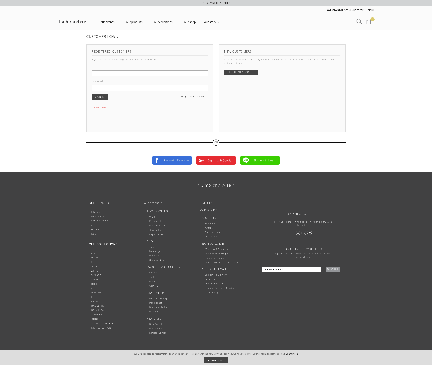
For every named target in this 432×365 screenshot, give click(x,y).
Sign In (371, 10)
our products (153, 203)
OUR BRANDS (99, 203)
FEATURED (154, 319)
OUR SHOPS (209, 203)
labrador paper (99, 221)
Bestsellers (155, 329)
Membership (212, 293)
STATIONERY (156, 293)
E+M (94, 234)
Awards (209, 228)
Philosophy (211, 224)
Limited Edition (158, 333)
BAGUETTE (97, 306)
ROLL (94, 284)
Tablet (152, 277)
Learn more (292, 353)
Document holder (159, 307)
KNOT (94, 289)
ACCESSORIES (157, 211)
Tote (151, 247)
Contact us (211, 237)
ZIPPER (95, 271)
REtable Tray (98, 310)
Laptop (153, 273)
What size (210, 249)
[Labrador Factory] (72, 22)
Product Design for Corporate (221, 263)
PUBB (94, 258)
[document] (216, 357)
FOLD (94, 297)
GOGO (95, 230)
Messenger (155, 251)
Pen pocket (155, 303)
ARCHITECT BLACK (102, 324)
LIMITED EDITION (101, 328)
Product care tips (214, 284)
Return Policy (212, 280)
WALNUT (96, 293)
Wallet (152, 217)
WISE (94, 267)
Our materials (212, 232)
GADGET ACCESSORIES (164, 267)
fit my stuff (224, 249)
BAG (150, 242)
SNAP (94, 280)
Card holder (156, 230)
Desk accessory (158, 299)
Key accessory (157, 235)
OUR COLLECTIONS (103, 244)
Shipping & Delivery (216, 275)
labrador (96, 212)
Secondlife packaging (217, 254)
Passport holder (158, 221)
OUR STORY (208, 210)
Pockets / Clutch (158, 226)
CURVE (95, 254)
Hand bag (154, 256)
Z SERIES (96, 315)
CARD (94, 302)
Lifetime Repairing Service (220, 288)
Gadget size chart (215, 258)
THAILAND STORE (355, 10)
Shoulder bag (157, 260)
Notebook (154, 312)
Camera (153, 286)
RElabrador (97, 217)
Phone (152, 282)
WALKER (96, 275)
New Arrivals (156, 324)
